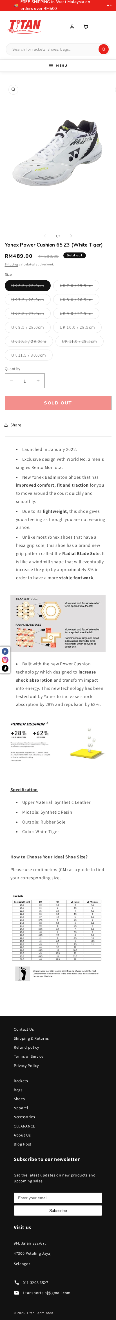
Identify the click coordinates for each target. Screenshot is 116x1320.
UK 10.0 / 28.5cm (81, 328)
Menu (62, 65)
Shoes (19, 1098)
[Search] (104, 49)
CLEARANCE (24, 1126)
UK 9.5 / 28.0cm (31, 328)
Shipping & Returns (31, 1038)
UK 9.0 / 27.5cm (79, 314)
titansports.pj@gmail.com (47, 1292)
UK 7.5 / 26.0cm (31, 300)
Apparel (21, 1107)
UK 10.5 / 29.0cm (32, 342)
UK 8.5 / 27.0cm (31, 314)
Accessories (24, 1116)
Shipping (11, 264)
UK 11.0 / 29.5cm (83, 342)
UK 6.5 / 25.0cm (31, 286)
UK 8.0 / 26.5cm (79, 300)
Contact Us (24, 1029)
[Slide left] (45, 236)
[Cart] (86, 27)
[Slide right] (71, 236)
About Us (22, 1135)
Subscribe (58, 1210)
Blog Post (23, 1144)
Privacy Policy (26, 1065)
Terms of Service (29, 1056)
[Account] (72, 27)
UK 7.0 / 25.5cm (79, 286)
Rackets (21, 1080)
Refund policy (26, 1047)
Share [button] (16, 425)
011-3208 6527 (35, 1282)
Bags (18, 1089)
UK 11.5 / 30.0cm (32, 356)
